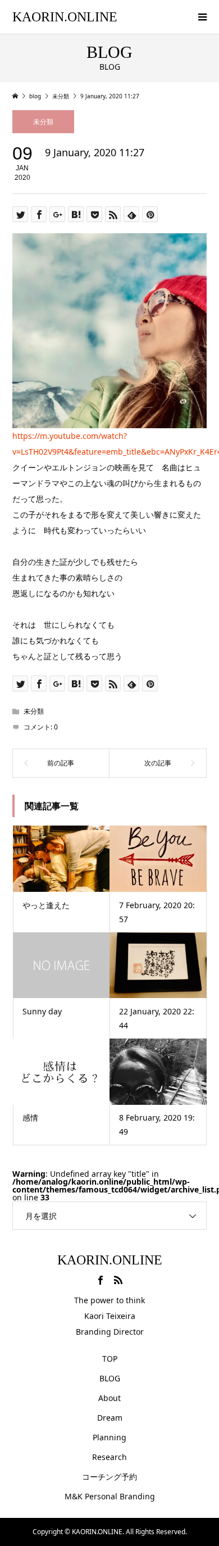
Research (109, 1457)
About (109, 1398)
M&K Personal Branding (110, 1496)
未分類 (43, 121)
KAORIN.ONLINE (64, 17)
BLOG (109, 1378)
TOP (109, 1358)
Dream (109, 1417)
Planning (109, 1437)
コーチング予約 (109, 1476)
